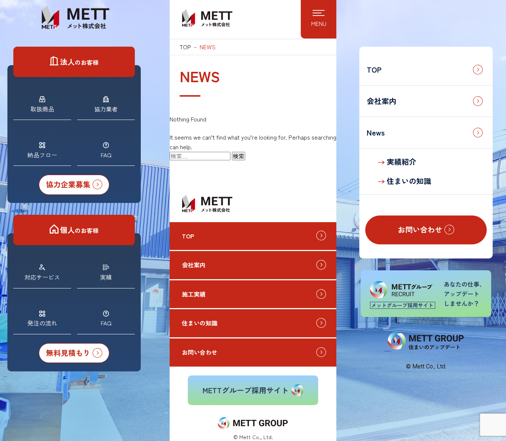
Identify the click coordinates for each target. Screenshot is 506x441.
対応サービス (42, 277)
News (376, 132)
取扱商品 (42, 108)
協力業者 (106, 108)
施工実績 (194, 294)
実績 (106, 277)
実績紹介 (400, 161)
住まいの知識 (408, 181)
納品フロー (42, 154)
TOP (374, 69)
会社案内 (381, 101)
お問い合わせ (199, 352)
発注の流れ (42, 322)
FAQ (106, 154)
